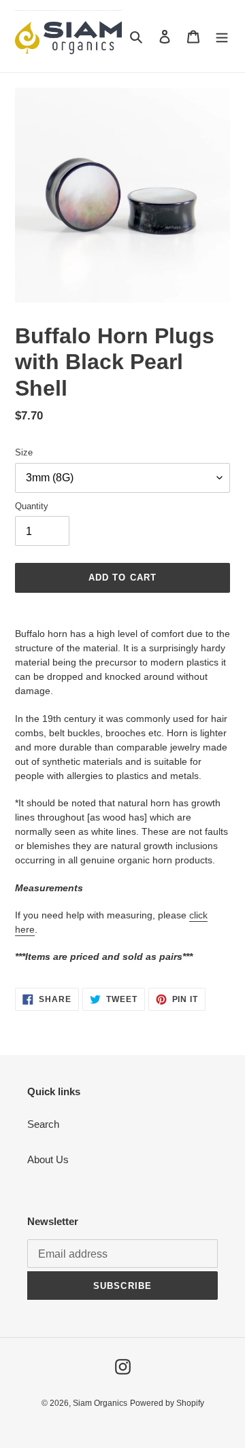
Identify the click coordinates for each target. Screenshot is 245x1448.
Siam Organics (100, 1403)
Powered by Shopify (167, 1403)
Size (24, 452)
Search (43, 1124)
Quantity (31, 506)
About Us (48, 1159)
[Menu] (222, 36)
